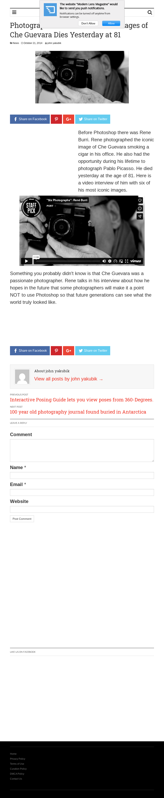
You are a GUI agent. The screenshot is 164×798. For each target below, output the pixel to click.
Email (16, 484)
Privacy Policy (17, 758)
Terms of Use (17, 763)
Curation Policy (18, 768)
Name (16, 467)
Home (13, 753)
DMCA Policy (17, 773)
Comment (21, 434)
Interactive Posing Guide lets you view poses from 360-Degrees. (81, 399)
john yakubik (54, 43)
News (16, 43)
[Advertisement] (43, 157)
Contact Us (16, 778)
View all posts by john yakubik (68, 378)
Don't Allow (88, 23)
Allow (111, 23)
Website (19, 501)
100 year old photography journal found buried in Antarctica (78, 412)
